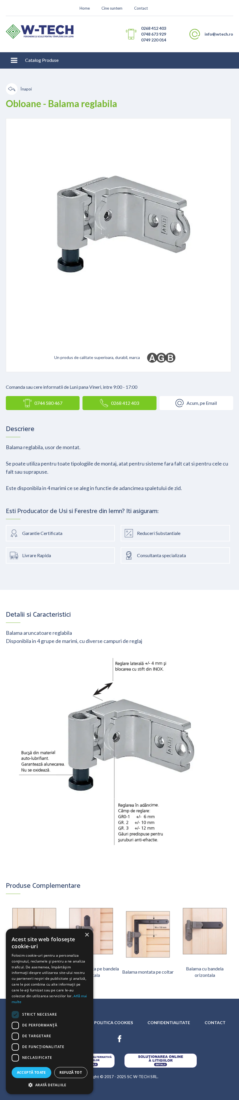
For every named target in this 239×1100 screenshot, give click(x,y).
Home (85, 8)
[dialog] (49, 1011)
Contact (141, 8)
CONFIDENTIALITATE (168, 1022)
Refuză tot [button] (70, 1072)
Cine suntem (111, 8)
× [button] (87, 935)
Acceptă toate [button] (31, 1072)
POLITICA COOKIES (113, 1022)
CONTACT (215, 1022)
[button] (14, 60)
